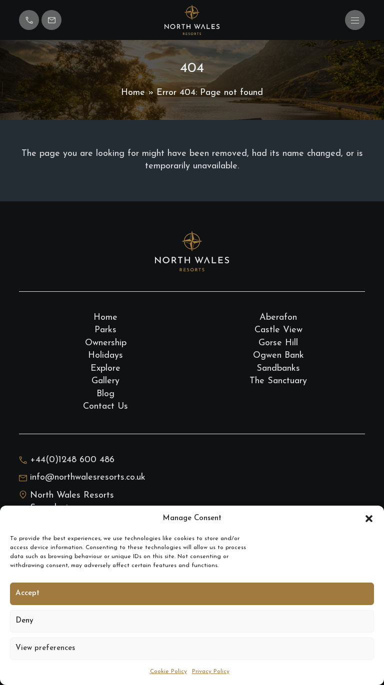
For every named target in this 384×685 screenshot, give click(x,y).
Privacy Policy (211, 672)
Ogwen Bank (278, 355)
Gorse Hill (278, 343)
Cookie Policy (168, 672)
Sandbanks (278, 368)
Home (133, 92)
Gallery (106, 381)
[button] (369, 519)
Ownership (105, 343)
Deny (25, 621)
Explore (105, 368)
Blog (105, 394)
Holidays (105, 355)
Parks (105, 330)
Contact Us (105, 406)
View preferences (45, 648)
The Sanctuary (278, 381)
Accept (28, 593)
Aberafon (278, 317)
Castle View (278, 330)
